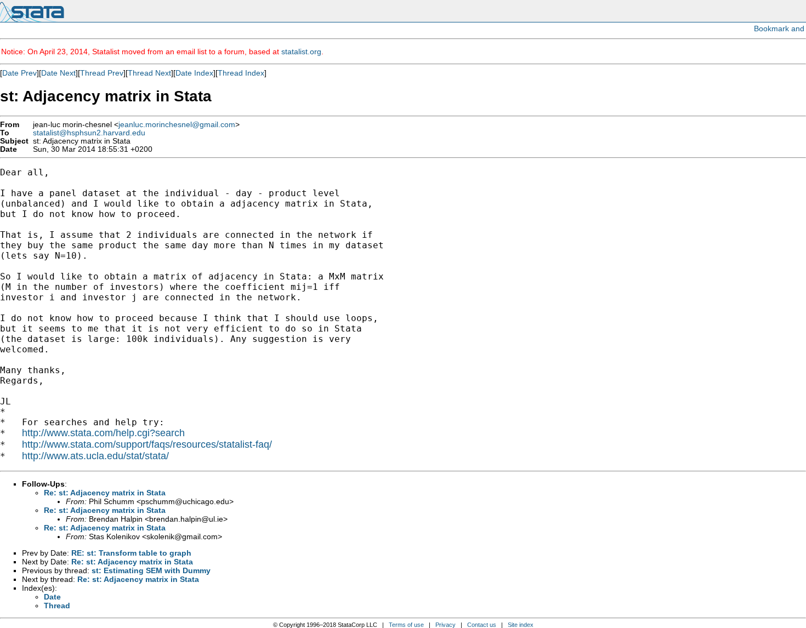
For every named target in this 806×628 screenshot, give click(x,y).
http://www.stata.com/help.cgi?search (103, 432)
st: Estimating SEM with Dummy (151, 570)
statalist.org (301, 51)
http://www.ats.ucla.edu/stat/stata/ (95, 455)
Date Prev (19, 72)
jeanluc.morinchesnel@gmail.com (176, 125)
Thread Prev (101, 72)
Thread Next (149, 72)
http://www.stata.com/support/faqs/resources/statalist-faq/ (147, 444)
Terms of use (406, 624)
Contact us (481, 624)
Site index (520, 624)
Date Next (58, 72)
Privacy (445, 624)
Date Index (194, 72)
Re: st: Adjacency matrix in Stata (105, 492)
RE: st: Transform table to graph (131, 553)
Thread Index (241, 72)
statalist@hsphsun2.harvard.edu (89, 133)
